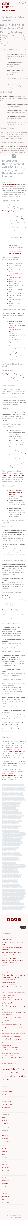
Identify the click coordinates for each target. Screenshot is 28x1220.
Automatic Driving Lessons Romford (8, 982)
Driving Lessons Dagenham (10, 847)
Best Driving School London (11, 805)
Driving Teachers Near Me (10, 882)
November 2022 (5, 1206)
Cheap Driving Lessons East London (13, 815)
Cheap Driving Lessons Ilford (7, 993)
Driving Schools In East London (12, 874)
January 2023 (5, 1199)
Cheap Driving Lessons (6, 992)
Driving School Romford (10, 869)
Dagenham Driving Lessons (10, 823)
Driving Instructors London (11, 845)
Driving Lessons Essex (9, 850)
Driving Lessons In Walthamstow (12, 855)
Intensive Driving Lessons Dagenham (15, 278)
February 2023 (5, 1196)
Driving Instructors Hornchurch (12, 842)
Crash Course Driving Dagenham (12, 820)
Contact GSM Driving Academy (13, 475)
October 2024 (5, 1174)
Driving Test (4, 1117)
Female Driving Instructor (10, 1047)
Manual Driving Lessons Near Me (12, 909)
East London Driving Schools (11, 884)
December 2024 (5, 1167)
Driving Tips (4, 1120)
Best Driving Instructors (7, 1091)
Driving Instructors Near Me (14, 1008)
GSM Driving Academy (9, 6)
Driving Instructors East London (18, 1002)
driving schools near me (15, 253)
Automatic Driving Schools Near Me (13, 797)
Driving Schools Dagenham (9, 184)
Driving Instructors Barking (7, 1002)
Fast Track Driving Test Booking (12, 887)
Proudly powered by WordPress (14, 1215)
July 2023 (4, 1190)
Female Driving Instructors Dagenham (11, 893)
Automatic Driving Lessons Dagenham (13, 790)
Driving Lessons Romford (7, 1033)
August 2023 (5, 1186)
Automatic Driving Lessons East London (10, 977)
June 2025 (4, 1151)
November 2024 (5, 1170)
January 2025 (5, 1164)
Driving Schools (5, 1114)
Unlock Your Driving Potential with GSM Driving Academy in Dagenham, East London (13, 168)
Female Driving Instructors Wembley (13, 896)
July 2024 (4, 1177)
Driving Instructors (6, 1107)
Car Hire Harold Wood (9, 808)
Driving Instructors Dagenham (12, 840)
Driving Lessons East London (11, 1018)
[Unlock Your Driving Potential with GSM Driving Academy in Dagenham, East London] (14, 156)
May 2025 (4, 1154)
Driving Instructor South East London (11, 834)
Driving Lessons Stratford (7, 1034)
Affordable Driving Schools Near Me (13, 787)
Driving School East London (11, 860)
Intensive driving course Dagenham (13, 904)
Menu (23, 3)
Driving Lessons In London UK (11, 852)
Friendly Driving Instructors (8, 1127)
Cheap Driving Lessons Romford (8, 997)
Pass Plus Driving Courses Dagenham (16, 274)
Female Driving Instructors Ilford (9, 1055)
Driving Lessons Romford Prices (19, 1033)
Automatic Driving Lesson (6, 972)
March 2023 (4, 1193)
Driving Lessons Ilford (17, 1024)
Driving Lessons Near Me (12, 1029)
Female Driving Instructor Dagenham (13, 889)
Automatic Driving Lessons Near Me (8, 980)
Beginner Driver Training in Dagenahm (9, 984)
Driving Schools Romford (6, 1045)
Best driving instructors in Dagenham (14, 800)
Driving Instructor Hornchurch (12, 825)
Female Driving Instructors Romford (10, 1063)
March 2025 (4, 1157)
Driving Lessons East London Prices (10, 1022)
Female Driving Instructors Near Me (13, 1059)
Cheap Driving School (6, 1101)
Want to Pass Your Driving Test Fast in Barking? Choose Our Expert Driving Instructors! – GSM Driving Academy (14, 954)
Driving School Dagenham (10, 857)
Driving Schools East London (7, 1036)
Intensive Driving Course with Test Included (13, 1071)
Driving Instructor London (11, 830)
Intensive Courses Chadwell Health (8, 1065)
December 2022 (5, 1202)
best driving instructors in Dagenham (15, 493)
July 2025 (4, 1148)
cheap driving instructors (10, 810)
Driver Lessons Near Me (12, 999)
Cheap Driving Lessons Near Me (9, 995)
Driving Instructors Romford (7, 1012)
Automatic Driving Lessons (13, 975)
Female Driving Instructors (10, 1050)
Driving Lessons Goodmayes (7, 1024)
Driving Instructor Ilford (10, 828)
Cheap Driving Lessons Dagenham (15, 330)
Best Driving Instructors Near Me (12, 988)
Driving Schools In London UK (11, 877)
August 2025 (5, 1145)
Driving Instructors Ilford (7, 1003)
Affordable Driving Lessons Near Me (13, 785)
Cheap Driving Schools (7, 1104)
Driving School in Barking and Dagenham (11, 866)
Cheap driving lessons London (11, 818)
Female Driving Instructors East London (10, 1053)
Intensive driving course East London (14, 906)
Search (3, 924)
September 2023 (5, 1183)
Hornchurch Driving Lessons (11, 901)
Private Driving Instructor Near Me (13, 1078)
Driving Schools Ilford (17, 1036)
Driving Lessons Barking (20, 1012)
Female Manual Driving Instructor (13, 899)
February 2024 (5, 1180)
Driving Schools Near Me (10, 879)
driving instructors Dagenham (12, 374)
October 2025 (5, 1138)
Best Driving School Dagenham (12, 802)
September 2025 (5, 1141)
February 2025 (5, 1161)
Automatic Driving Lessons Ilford (12, 792)
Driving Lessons (5, 1111)
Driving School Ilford (9, 862)
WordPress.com (17, 1217)
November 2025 (5, 1135)
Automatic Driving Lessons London (13, 795)
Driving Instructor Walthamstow (12, 837)
